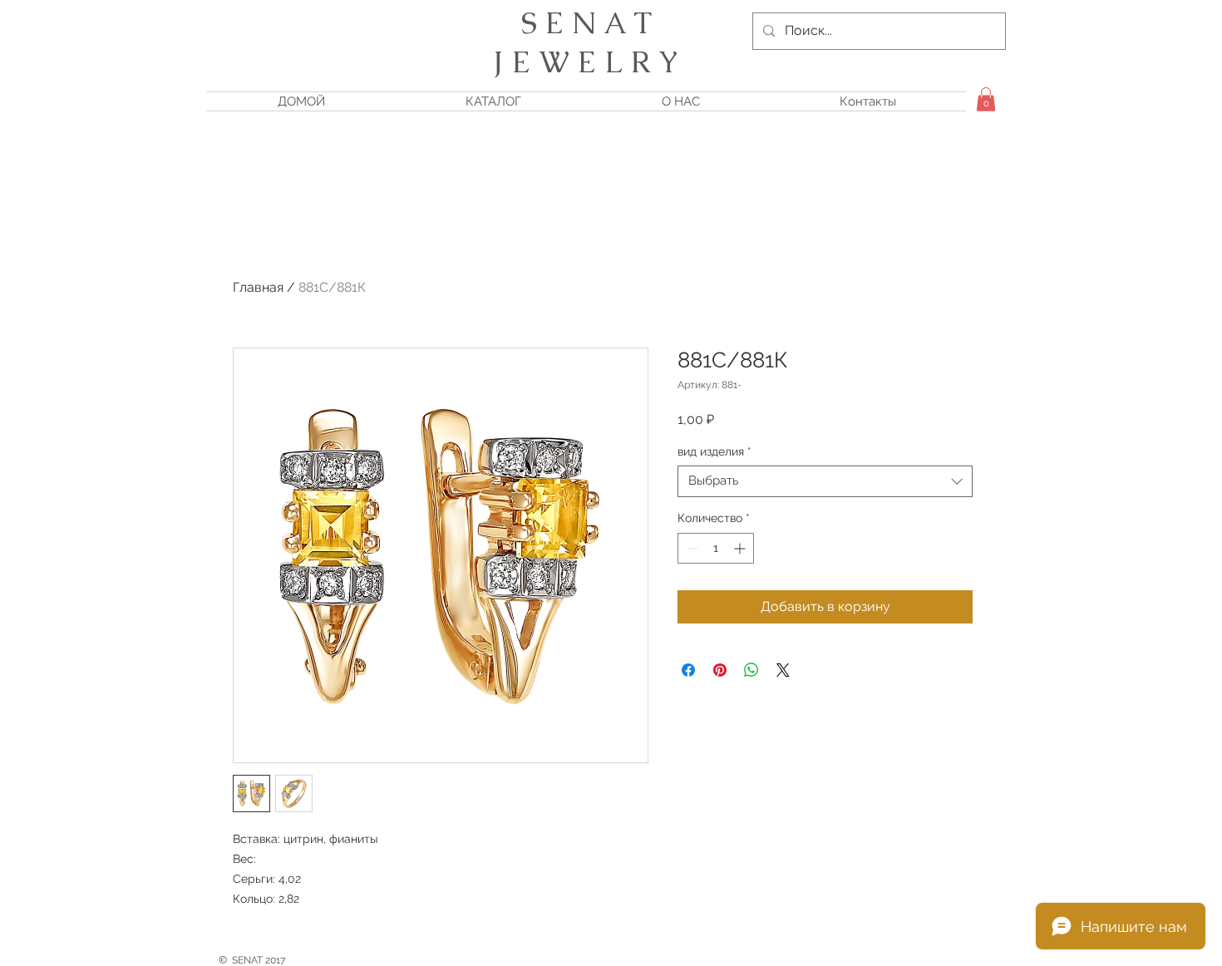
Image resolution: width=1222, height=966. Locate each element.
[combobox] (825, 481)
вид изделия (714, 451)
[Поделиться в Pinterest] (720, 670)
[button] (986, 99)
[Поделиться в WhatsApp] (751, 670)
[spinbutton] (716, 548)
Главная (258, 287)
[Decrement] (690, 548)
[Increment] (741, 548)
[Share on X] (783, 670)
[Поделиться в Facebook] (688, 670)
